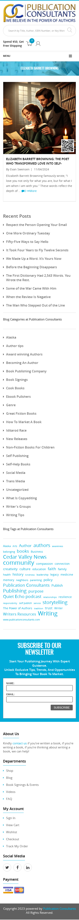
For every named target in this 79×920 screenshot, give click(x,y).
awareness (57, 546)
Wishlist (11, 832)
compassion (44, 564)
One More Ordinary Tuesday (28, 233)
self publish (25, 603)
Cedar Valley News (25, 556)
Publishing (15, 590)
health (7, 574)
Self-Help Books (18, 464)
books (23, 551)
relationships (50, 597)
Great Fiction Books (21, 413)
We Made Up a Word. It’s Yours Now (33, 258)
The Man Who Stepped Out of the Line (35, 305)
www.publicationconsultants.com (21, 619)
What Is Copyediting (21, 498)
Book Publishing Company (26, 371)
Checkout (12, 839)
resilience (65, 597)
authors (41, 545)
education (39, 569)
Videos (10, 792)
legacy (54, 574)
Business (37, 551)
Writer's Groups (18, 506)
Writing (48, 613)
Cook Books (15, 388)
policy (48, 579)
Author (25, 545)
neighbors (22, 580)
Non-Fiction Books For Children (30, 447)
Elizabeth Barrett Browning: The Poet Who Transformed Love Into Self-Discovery (37, 163)
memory (8, 580)
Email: (10, 694)
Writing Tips (15, 515)
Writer (58, 608)
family (62, 569)
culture (25, 569)
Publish (57, 585)
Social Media (15, 472)
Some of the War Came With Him (31, 288)
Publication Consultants (26, 585)
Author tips (14, 346)
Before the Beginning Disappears (31, 267)
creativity (10, 569)
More (33, 191)
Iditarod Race (16, 430)
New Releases (16, 439)
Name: (10, 683)
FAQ (9, 799)
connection (62, 564)
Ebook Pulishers (18, 396)
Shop (9, 771)
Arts (15, 546)
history (18, 574)
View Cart (12, 825)
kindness (30, 574)
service (37, 603)
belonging (9, 551)
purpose (36, 591)
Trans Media (15, 481)
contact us (20, 743)
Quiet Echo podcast (22, 596)
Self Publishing (17, 456)
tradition (38, 608)
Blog (9, 778)
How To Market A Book (24, 422)
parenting (36, 580)
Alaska (11, 337)
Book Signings (17, 379)
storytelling (55, 602)
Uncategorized (17, 489)
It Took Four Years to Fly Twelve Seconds (37, 250)
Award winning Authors (24, 354)
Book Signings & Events (22, 785)
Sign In (10, 818)
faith (52, 568)
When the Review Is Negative (28, 297)
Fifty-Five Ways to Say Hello (27, 241)
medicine (67, 574)
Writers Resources (19, 614)
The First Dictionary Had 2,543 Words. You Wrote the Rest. (38, 277)
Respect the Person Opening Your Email (36, 225)
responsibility (10, 603)
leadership (42, 574)
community (18, 562)
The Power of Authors (17, 608)
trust (48, 608)
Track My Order (17, 846)
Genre (11, 405)
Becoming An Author (22, 363)
